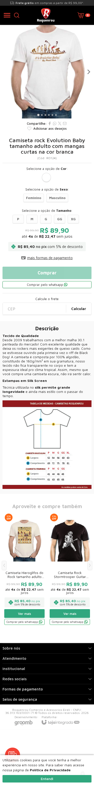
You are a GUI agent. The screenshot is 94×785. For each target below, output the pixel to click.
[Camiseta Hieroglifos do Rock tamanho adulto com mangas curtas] (24, 569)
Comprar (47, 272)
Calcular (78, 309)
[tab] (38, 114)
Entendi (47, 779)
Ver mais (24, 614)
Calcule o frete (47, 299)
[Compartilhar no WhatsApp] (54, 123)
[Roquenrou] (46, 15)
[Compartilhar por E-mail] (64, 123)
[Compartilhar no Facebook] (49, 123)
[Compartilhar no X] (59, 123)
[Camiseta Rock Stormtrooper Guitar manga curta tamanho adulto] (69, 569)
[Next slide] (88, 71)
